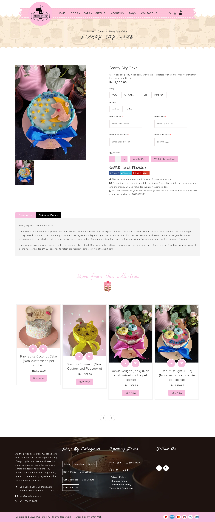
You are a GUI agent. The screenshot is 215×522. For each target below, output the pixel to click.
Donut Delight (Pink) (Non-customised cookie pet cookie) (131, 375)
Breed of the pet (119, 135)
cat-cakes (85, 471)
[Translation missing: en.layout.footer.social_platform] (159, 468)
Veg (114, 95)
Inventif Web (94, 516)
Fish (144, 95)
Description (26, 215)
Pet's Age (160, 116)
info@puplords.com (30, 495)
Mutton (159, 95)
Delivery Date (162, 135)
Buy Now (38, 378)
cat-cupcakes (70, 479)
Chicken (129, 95)
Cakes (101, 31)
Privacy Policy (118, 477)
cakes (66, 464)
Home (90, 31)
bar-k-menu (69, 471)
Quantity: (114, 153)
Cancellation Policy (121, 484)
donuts (91, 464)
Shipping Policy (48, 215)
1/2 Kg (116, 108)
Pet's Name (116, 116)
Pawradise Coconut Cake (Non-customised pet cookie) (38, 360)
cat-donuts (88, 479)
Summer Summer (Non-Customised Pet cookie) (84, 366)
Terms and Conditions (121, 488)
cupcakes (79, 464)
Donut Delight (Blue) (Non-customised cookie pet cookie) (177, 375)
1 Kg (129, 108)
